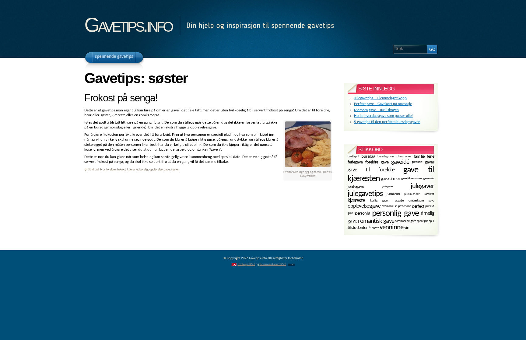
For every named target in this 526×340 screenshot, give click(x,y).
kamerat (429, 194)
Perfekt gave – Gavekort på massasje (383, 104)
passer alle (404, 206)
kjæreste (132, 169)
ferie (430, 156)
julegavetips (365, 194)
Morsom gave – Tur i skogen (376, 110)
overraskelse (389, 206)
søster (175, 169)
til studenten (358, 228)
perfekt (418, 206)
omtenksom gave (421, 200)
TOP (291, 264)
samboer (400, 221)
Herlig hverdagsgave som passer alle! (383, 116)
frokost (121, 169)
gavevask (428, 178)
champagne (404, 156)
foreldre (111, 169)
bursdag (368, 156)
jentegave (356, 186)
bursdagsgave (385, 156)
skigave (411, 221)
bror (102, 169)
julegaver (422, 186)
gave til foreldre (371, 170)
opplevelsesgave (159, 169)
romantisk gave (376, 221)
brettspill (353, 156)
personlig (362, 213)
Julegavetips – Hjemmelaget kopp (380, 98)
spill (431, 221)
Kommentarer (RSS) (273, 264)
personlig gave (395, 213)
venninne (391, 227)
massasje (398, 200)
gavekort (417, 162)
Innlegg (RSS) (246, 264)
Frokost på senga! (120, 98)
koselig (143, 169)
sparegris (422, 221)
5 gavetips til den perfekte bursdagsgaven (387, 122)
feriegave (355, 162)
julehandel (393, 194)
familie (419, 156)
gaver (429, 162)
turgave (374, 227)
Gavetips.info (128, 25)
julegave (387, 186)
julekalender (412, 194)
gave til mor (390, 179)
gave (385, 162)
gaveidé (400, 162)
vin (406, 228)
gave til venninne (411, 178)
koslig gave (378, 200)
